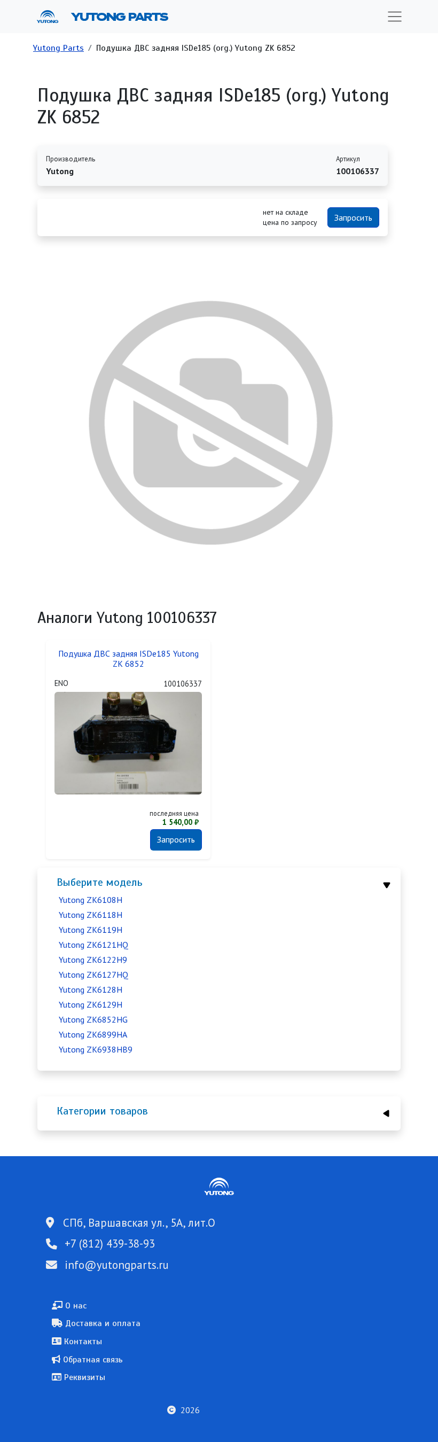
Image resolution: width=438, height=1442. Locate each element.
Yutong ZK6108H (90, 899)
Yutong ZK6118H (90, 914)
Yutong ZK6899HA (93, 1034)
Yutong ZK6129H (90, 1004)
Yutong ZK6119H (90, 929)
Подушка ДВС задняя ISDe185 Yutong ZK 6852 (128, 659)
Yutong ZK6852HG (93, 1019)
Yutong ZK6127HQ (93, 974)
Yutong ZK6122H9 (93, 959)
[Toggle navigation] (395, 16)
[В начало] (52, 16)
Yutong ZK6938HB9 (95, 1049)
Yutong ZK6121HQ (93, 944)
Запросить (353, 217)
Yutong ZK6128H (90, 989)
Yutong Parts (119, 16)
